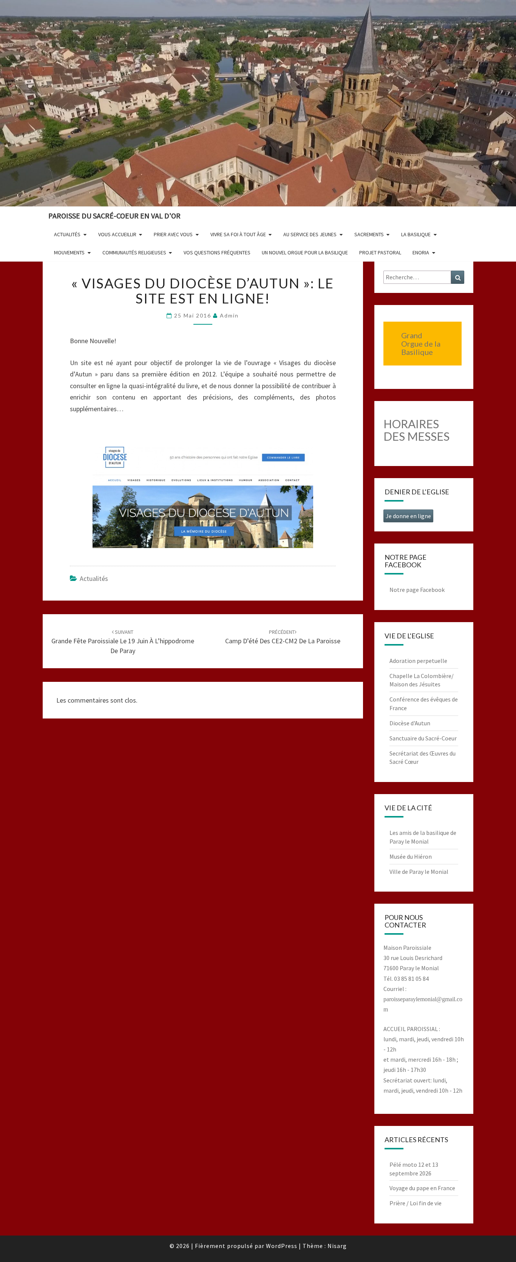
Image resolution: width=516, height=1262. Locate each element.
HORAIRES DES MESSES (416, 430)
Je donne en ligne (408, 516)
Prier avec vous (173, 234)
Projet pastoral (380, 252)
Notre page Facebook (417, 589)
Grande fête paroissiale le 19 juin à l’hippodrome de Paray (122, 642)
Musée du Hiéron (410, 856)
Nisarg (337, 1246)
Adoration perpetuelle (418, 660)
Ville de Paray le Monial (418, 871)
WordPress (281, 1246)
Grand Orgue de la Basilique (420, 343)
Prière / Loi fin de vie (415, 1203)
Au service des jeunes (310, 234)
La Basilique (416, 234)
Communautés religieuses (134, 252)
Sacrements (369, 234)
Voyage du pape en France (422, 1188)
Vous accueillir (117, 234)
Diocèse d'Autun (409, 723)
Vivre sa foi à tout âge (238, 234)
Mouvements (69, 252)
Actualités (67, 234)
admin (229, 315)
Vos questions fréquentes (217, 252)
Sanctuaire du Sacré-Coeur (423, 738)
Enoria (420, 252)
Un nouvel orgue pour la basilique (305, 252)
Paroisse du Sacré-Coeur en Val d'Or (114, 215)
